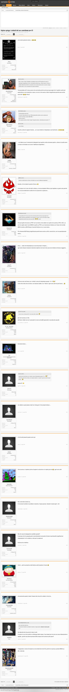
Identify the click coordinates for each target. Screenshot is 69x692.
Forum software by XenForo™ (9, 689)
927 (15, 609)
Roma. (15, 524)
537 (15, 363)
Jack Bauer (9, 419)
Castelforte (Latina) (13, 613)
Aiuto (28, 5)
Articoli (46, 5)
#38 (66, 603)
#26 (66, 236)
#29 (66, 322)
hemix (9, 295)
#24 (66, 149)
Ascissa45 (9, 548)
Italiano (16, 687)
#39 (66, 639)
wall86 (9, 160)
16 (15, 68)
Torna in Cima (64, 687)
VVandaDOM (9, 605)
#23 (66, 132)
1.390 (15, 200)
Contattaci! (53, 687)
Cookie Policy (66, 689)
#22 (66, 97)
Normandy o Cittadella (12, 168)
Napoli (15, 334)
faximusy (9, 578)
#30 (66, 351)
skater (9, 452)
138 (15, 393)
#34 (66, 476)
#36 (66, 545)
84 (15, 553)
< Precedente (8, 34)
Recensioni (40, 5)
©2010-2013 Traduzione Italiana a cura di (9, 690)
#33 (66, 444)
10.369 (15, 95)
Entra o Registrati (35, 1)
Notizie (33, 5)
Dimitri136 (9, 228)
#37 (66, 572)
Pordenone (14, 364)
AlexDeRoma (9, 91)
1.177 (15, 333)
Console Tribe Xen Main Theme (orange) (7, 687)
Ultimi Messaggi (5, 7)
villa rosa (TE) (14, 69)
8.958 (15, 488)
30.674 (15, 583)
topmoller (9, 484)
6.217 (15, 129)
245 (15, 66)
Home (3, 5)
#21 (66, 47)
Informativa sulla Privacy (60, 689)
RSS (67, 687)
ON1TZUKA (9, 124)
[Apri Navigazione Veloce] (67, 10)
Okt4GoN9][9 (9, 516)
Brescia (15, 492)
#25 (66, 193)
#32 (66, 412)
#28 (66, 288)
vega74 (9, 265)
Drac (9, 61)
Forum (8, 5)
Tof (9, 355)
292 (15, 131)
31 (15, 424)
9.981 (15, 232)
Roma (15, 99)
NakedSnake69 (9, 668)
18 (15, 271)
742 (15, 269)
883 (15, 299)
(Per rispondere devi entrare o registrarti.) (61, 681)
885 (15, 672)
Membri (14, 5)
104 (15, 456)
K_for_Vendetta (9, 326)
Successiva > (21, 34)
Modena (14, 132)
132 (15, 202)
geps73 (9, 388)
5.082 (15, 585)
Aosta (15, 203)
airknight (9, 196)
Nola (15, 586)
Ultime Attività (22, 5)
